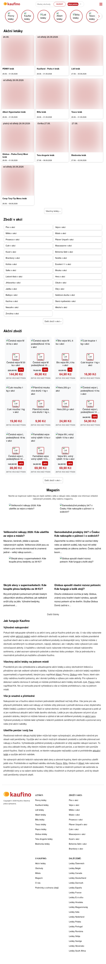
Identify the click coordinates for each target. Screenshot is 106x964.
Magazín (39, 878)
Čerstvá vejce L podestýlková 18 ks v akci (15, 458)
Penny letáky (40, 800)
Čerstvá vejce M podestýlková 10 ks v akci (40, 365)
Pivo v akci (10, 227)
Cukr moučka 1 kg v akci (16, 411)
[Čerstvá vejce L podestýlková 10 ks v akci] (90, 396)
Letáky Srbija (74, 936)
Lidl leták (75, 68)
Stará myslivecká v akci (65, 301)
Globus (73, 674)
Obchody (39, 868)
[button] (99, 16)
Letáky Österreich (76, 863)
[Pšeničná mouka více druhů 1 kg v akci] (40, 396)
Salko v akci (11, 270)
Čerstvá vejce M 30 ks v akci (15, 364)
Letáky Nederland (76, 916)
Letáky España (75, 887)
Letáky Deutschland (77, 878)
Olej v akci (59, 288)
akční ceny (90, 716)
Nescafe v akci (12, 307)
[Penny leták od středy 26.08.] (17, 50)
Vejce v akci (60, 227)
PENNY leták (8, 68)
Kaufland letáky (42, 805)
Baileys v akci (11, 295)
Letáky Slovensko (76, 945)
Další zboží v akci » (53, 321)
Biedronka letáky (42, 843)
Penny (59, 763)
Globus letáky (41, 834)
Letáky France (75, 892)
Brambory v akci (13, 257)
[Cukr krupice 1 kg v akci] (90, 349)
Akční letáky (40, 863)
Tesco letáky (40, 824)
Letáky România (76, 931)
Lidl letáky (39, 809)
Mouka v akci (61, 270)
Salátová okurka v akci (65, 295)
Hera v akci (60, 276)
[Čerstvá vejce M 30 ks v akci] (16, 349)
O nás (37, 882)
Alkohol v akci (61, 307)
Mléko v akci (11, 233)
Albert (58, 674)
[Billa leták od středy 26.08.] (52, 94)
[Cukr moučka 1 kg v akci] (16, 396)
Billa (65, 763)
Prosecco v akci (12, 239)
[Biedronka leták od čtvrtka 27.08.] (86, 137)
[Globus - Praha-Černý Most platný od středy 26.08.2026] (17, 137)
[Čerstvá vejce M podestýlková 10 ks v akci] (40, 349)
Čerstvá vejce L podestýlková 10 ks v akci (90, 412)
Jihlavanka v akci (13, 282)
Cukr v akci (10, 245)
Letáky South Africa (77, 950)
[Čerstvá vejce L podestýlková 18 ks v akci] (16, 443)
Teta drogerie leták (45, 155)
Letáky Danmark (76, 882)
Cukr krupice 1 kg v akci (90, 364)
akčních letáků (23, 636)
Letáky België (75, 868)
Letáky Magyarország (78, 907)
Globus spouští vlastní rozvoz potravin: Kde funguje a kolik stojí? (77, 587)
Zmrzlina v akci (12, 313)
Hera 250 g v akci (65, 409)
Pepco (91, 682)
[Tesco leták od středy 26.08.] (86, 94)
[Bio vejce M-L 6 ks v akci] (65, 349)
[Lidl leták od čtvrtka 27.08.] (86, 50)
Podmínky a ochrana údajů (47, 887)
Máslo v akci (60, 233)
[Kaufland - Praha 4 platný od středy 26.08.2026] (52, 50)
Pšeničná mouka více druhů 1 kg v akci (40, 412)
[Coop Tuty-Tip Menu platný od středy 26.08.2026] (17, 180)
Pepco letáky (40, 829)
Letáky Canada (75, 873)
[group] (12, 16)
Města (38, 873)
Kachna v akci (12, 301)
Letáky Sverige (75, 941)
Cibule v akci (60, 282)
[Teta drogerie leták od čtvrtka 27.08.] (52, 137)
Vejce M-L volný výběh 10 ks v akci (65, 457)
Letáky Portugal (76, 926)
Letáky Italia (74, 911)
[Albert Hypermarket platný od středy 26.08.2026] (17, 94)
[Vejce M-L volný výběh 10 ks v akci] (65, 443)
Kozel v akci (11, 251)
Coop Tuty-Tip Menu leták (14, 198)
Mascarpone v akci (63, 245)
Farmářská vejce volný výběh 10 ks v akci (40, 458)
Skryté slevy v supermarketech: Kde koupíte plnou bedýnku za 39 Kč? (24, 587)
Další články (53, 614)
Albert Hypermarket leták (14, 112)
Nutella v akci (61, 257)
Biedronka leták (78, 155)
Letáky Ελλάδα (76, 897)
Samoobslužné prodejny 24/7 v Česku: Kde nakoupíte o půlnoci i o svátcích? (77, 534)
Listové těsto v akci (14, 276)
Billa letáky (39, 819)
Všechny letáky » (53, 211)
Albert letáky (40, 814)
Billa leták (41, 112)
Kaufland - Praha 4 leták (48, 68)
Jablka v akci (11, 288)
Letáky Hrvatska (76, 902)
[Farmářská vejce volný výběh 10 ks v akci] (40, 443)
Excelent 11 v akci (63, 264)
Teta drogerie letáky (44, 839)
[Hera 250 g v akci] (65, 396)
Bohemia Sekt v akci (64, 251)
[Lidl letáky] (15, 356)
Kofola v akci (11, 264)
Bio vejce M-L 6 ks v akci (65, 364)
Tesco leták (76, 112)
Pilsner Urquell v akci (64, 239)
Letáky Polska (75, 921)
